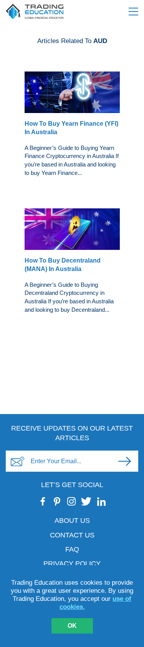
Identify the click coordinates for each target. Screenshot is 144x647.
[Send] (124, 461)
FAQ (72, 549)
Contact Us (72, 535)
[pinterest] (57, 501)
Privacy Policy (72, 563)
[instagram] (71, 501)
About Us (72, 520)
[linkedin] (101, 501)
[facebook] (42, 501)
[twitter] (86, 501)
